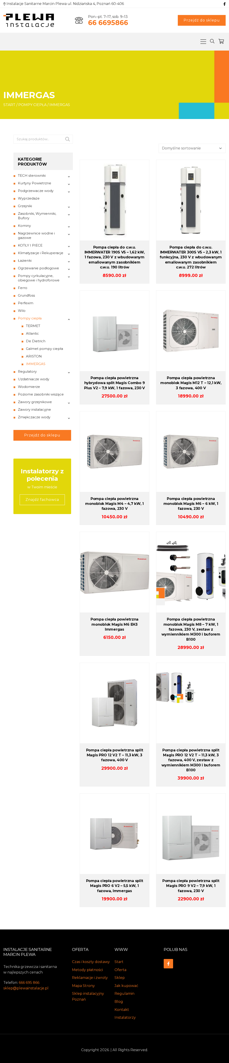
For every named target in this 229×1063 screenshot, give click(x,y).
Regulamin (124, 993)
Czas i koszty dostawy (91, 962)
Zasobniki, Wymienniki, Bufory (37, 215)
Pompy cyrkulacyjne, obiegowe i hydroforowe (38, 278)
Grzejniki (25, 206)
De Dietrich (35, 341)
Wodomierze (29, 387)
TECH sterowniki (32, 175)
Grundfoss (26, 295)
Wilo (21, 310)
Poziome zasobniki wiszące (41, 394)
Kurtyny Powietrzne (34, 183)
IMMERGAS (35, 364)
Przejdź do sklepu (202, 20)
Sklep (119, 978)
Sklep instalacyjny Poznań (88, 996)
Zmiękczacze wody (34, 417)
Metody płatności (87, 970)
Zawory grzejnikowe (35, 402)
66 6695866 (108, 23)
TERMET (33, 326)
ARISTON (34, 356)
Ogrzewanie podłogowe (38, 268)
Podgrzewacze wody (35, 191)
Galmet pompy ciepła (44, 349)
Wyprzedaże (29, 198)
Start (9, 105)
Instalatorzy (125, 1017)
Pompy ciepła (32, 105)
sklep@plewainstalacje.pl (26, 988)
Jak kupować (126, 986)
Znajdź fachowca (42, 499)
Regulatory (27, 371)
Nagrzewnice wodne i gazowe (36, 235)
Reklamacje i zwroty (90, 978)
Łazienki (25, 260)
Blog (118, 1001)
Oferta (120, 970)
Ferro (22, 288)
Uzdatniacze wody (33, 379)
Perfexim (25, 303)
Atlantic (32, 333)
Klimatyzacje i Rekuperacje (40, 253)
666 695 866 (29, 982)
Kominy (24, 225)
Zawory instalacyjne (34, 409)
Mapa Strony (83, 986)
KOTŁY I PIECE (30, 245)
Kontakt (121, 1010)
